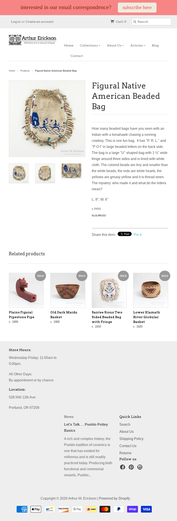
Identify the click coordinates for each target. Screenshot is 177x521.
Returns (125, 453)
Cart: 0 (120, 21)
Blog (155, 45)
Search (124, 424)
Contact (77, 56)
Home (68, 45)
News (69, 417)
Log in (16, 21)
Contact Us (127, 446)
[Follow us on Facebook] (123, 468)
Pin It (138, 235)
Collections (89, 45)
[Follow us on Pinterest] (132, 468)
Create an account (39, 21)
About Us (114, 45)
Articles (137, 45)
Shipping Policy (131, 439)
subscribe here (137, 7)
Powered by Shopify (114, 498)
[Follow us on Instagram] (140, 468)
